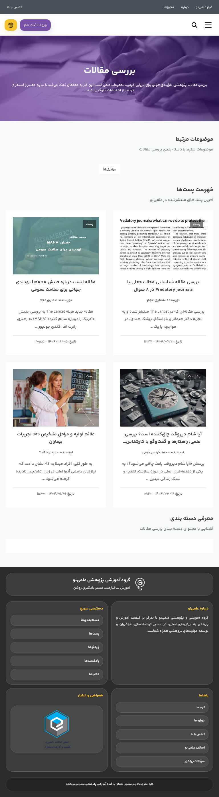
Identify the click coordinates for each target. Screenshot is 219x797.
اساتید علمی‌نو (195, 748)
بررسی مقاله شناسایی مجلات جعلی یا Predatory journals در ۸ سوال (163, 286)
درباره (185, 7)
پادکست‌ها (91, 661)
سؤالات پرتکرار (194, 761)
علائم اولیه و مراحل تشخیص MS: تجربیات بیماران (55, 438)
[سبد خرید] (11, 25)
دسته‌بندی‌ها (90, 620)
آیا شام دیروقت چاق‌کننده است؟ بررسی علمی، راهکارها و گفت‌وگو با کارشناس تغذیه (163, 438)
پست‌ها (94, 634)
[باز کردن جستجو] (194, 25)
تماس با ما (14, 7)
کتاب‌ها (94, 674)
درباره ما (199, 720)
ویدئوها (93, 647)
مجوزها (169, 7)
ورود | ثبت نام (35, 25)
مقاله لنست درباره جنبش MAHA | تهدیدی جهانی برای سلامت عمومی (56, 286)
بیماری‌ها (109, 169)
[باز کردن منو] (208, 25)
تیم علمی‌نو (204, 7)
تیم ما (200, 707)
